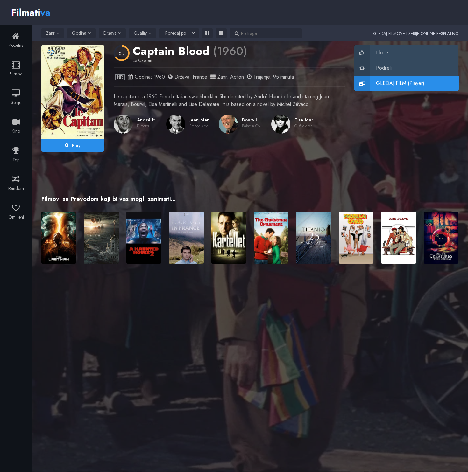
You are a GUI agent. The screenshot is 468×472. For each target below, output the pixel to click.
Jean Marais (202, 119)
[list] (221, 33)
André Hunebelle (156, 119)
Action (237, 76)
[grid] (207, 33)
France (200, 76)
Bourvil (249, 119)
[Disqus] (249, 360)
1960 (159, 76)
